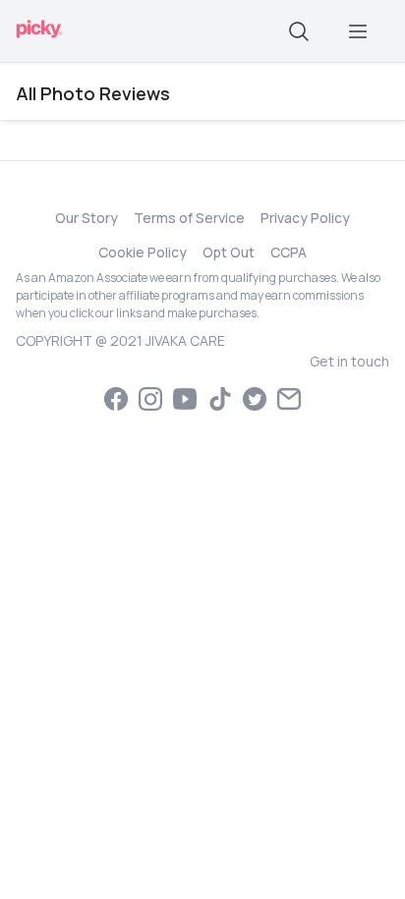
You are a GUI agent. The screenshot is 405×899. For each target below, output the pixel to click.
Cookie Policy (142, 252)
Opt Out (228, 252)
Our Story (86, 217)
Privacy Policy (305, 217)
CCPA (288, 252)
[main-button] (357, 31)
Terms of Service (189, 217)
